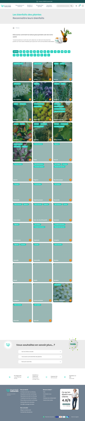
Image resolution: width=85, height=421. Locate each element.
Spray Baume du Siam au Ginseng (29, 396)
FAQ (44, 392)
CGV (44, 396)
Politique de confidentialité (49, 398)
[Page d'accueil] (6, 6)
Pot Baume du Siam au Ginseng (28, 392)
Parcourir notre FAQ (26, 361)
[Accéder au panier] (79, 6)
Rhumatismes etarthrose (20, 6)
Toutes (16, 51)
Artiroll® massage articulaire (27, 404)
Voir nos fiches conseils (27, 351)
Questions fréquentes (49, 6)
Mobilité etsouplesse (30, 6)
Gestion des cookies (48, 400)
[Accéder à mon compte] (83, 6)
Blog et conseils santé (26, 410)
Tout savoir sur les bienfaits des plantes (32, 356)
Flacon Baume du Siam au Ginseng (29, 400)
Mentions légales (75, 416)
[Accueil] (13, 28)
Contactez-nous (47, 394)
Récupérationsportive (39, 6)
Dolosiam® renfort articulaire (27, 402)
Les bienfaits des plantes (26, 412)
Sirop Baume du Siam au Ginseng (28, 394)
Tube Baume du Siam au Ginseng (28, 398)
